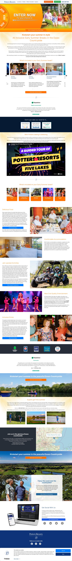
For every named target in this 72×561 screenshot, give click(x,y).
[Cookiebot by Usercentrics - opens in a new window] (6, 559)
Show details (16, 558)
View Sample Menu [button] (13, 227)
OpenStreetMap (65, 450)
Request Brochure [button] (48, 1)
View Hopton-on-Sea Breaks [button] (46, 494)
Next (66, 75)
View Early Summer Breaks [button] (36, 92)
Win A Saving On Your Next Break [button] (35, 30)
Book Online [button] (57, 1)
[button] (54, 438)
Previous (5, 75)
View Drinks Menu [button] (13, 338)
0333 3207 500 (65, 1)
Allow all (63, 550)
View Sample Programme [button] (13, 285)
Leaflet (59, 450)
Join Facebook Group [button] (53, 519)
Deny (63, 554)
